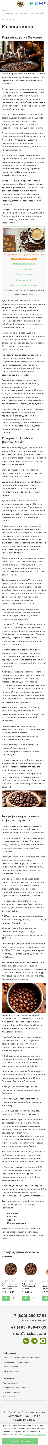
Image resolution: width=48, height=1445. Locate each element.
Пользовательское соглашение (17, 1362)
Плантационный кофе (24, 263)
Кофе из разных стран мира (24, 285)
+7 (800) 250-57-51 (29, 1315)
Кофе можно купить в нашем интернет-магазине (24, 256)
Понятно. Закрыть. (20, 1441)
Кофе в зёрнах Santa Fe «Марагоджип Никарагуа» (11, 1286)
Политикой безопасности (34, 1434)
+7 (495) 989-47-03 (28, 1327)
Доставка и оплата (11, 1392)
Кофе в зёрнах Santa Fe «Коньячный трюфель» (30, 1286)
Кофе (33, 513)
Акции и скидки (10, 1383)
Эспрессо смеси (24, 274)
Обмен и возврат (10, 1366)
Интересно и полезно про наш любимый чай (22, 13)
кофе (18, 92)
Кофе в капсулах (24, 279)
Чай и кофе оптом (11, 1371)
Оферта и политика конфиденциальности (21, 1357)
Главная (5, 10)
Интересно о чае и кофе (14, 1387)
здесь (30, 294)
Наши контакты (9, 1396)
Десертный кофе (24, 269)
